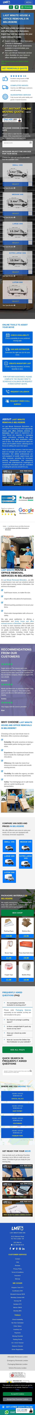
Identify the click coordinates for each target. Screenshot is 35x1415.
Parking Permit (17, 1339)
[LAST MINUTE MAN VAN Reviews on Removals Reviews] (8, 499)
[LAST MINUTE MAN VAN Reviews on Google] (26, 512)
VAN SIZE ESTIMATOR (17, 352)
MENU (29, 2)
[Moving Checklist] (17, 1172)
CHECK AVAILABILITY (17, 338)
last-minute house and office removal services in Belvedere (17, 431)
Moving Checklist (17, 1336)
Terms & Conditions (18, 1272)
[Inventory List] (17, 1190)
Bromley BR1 (18, 1311)
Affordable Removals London (17, 1357)
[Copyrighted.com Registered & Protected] (17, 1375)
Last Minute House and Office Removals (19, 526)
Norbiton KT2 (17, 1304)
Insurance (17, 1275)
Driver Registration (17, 1349)
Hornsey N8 (17, 1301)
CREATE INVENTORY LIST (18, 366)
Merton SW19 (17, 1307)
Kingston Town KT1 (17, 1287)
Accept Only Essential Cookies (17, 1399)
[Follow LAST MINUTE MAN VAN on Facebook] (10, 1249)
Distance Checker (17, 1346)
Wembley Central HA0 (17, 1297)
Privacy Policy (17, 1269)
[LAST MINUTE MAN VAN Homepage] (6, 2)
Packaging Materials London (17, 1364)
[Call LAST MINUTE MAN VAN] (16, 7)
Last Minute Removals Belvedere (15, 580)
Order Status (17, 1326)
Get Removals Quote (14, 68)
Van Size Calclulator (17, 1323)
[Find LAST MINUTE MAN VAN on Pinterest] (20, 1249)
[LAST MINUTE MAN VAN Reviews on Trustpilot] (26, 499)
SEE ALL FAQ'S (17, 1050)
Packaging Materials (23, 1010)
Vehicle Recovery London (17, 1368)
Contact (17, 1259)
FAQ (17, 1262)
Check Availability (17, 1319)
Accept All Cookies (17, 1394)
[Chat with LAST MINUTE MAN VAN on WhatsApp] (7, 1412)
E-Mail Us (18, 1242)
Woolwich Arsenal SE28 (17, 1294)
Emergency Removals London (17, 1360)
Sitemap (17, 1279)
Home (4, 526)
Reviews (17, 1265)
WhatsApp (28, 7)
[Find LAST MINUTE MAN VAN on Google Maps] (17, 1249)
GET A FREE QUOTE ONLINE (19, 1407)
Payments (17, 1333)
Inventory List (17, 1329)
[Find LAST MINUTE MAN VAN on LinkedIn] (23, 1249)
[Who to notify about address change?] (17, 1208)
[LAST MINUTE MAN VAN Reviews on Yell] (8, 512)
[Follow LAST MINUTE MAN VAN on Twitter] (13, 1249)
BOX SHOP (18, 913)
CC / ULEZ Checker (17, 1343)
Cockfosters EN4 (17, 1291)
